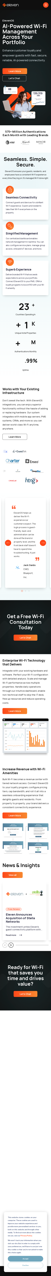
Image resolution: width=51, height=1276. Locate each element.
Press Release (14, 909)
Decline (25, 1265)
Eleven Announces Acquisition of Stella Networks (20, 918)
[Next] (43, 543)
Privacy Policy (26, 1236)
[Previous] (8, 543)
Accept (25, 1259)
